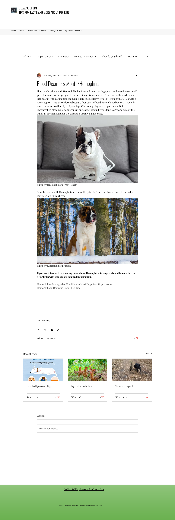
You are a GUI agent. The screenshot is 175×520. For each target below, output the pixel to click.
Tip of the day (45, 56)
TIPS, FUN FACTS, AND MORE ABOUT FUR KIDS (44, 12)
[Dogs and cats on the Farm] (87, 370)
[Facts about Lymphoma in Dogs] (43, 370)
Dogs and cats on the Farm (81, 386)
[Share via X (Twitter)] (45, 329)
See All (149, 353)
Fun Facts (63, 56)
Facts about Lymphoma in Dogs (39, 386)
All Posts (28, 56)
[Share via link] (58, 329)
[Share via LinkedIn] (51, 329)
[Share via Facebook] (38, 329)
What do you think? (111, 56)
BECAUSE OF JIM (28, 8)
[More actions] (136, 75)
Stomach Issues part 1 (124, 386)
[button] (148, 56)
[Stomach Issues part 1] (132, 370)
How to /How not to (85, 56)
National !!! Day (43, 320)
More (131, 56)
